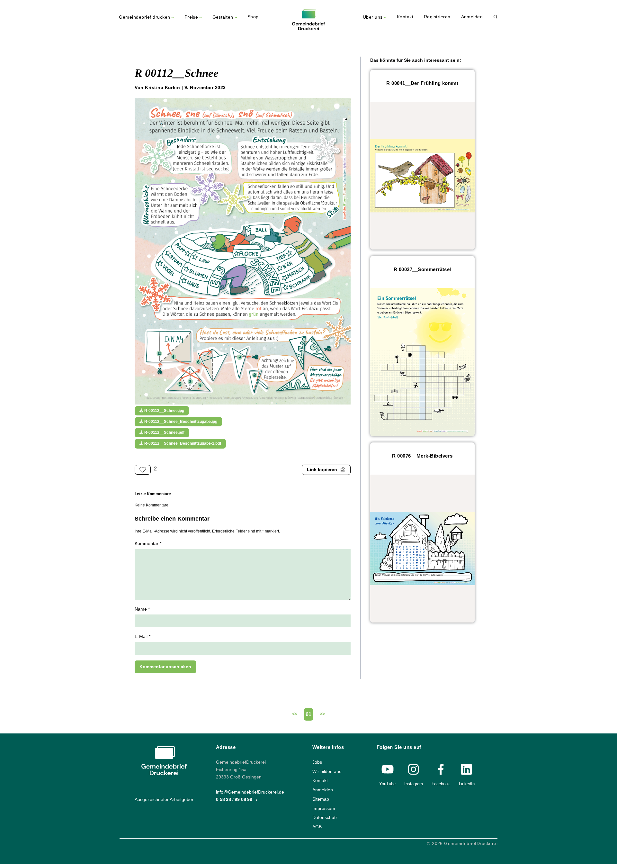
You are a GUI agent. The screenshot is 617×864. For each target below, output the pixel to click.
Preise (191, 17)
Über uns (373, 17)
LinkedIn (467, 783)
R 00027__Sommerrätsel (422, 269)
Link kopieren (322, 469)
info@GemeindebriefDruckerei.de (250, 792)
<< (294, 714)
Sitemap (320, 799)
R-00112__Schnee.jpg (163, 410)
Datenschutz (325, 817)
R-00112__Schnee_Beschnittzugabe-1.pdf (182, 443)
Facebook (441, 783)
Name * (142, 609)
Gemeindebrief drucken (144, 17)
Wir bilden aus (326, 771)
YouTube (387, 783)
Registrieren (437, 16)
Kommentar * (148, 543)
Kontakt (405, 16)
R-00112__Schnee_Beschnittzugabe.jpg (180, 421)
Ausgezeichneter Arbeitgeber (164, 799)
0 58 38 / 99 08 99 (235, 799)
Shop (253, 16)
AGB (317, 826)
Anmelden (472, 16)
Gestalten (222, 17)
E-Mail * (142, 636)
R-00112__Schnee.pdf (163, 432)
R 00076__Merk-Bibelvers (422, 456)
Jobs (317, 762)
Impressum (323, 808)
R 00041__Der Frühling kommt (422, 83)
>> (322, 714)
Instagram (413, 783)
